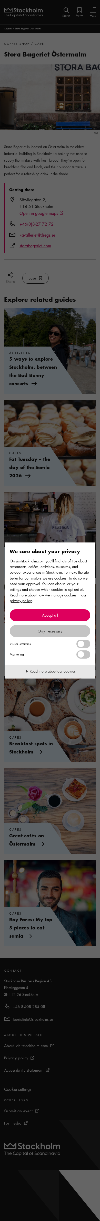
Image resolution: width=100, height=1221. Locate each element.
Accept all (50, 615)
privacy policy (21, 600)
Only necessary (50, 631)
